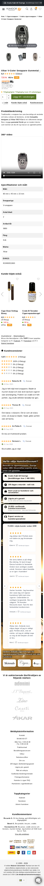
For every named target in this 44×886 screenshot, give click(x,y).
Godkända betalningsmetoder (22, 774)
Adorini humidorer (7, 343)
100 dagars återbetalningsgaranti (22, 764)
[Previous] (2, 102)
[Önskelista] (40, 10)
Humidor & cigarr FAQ (22, 780)
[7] (10, 317)
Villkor (22, 754)
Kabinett (17, 341)
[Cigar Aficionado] (9, 663)
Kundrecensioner (37, 103)
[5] (14, 74)
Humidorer (28, 341)
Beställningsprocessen (22, 750)
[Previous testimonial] (5, 586)
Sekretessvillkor (22, 757)
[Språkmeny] (22, 880)
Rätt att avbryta (22, 770)
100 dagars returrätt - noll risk (21, 485)
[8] (11, 317)
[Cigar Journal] (24, 663)
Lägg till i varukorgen (24, 97)
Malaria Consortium (18, 866)
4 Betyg (19, 74)
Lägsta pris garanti (16, 498)
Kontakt (22, 735)
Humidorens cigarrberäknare (22, 784)
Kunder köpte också (19, 103)
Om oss (22, 760)
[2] (7, 74)
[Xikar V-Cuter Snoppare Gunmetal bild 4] (8, 57)
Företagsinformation (22, 777)
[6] (9, 317)
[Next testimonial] (39, 586)
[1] (5, 74)
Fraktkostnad (22, 747)
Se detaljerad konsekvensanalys (28, 874)
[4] (12, 74)
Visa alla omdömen (22, 834)
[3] (9, 74)
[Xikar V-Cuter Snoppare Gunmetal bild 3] (22, 57)
